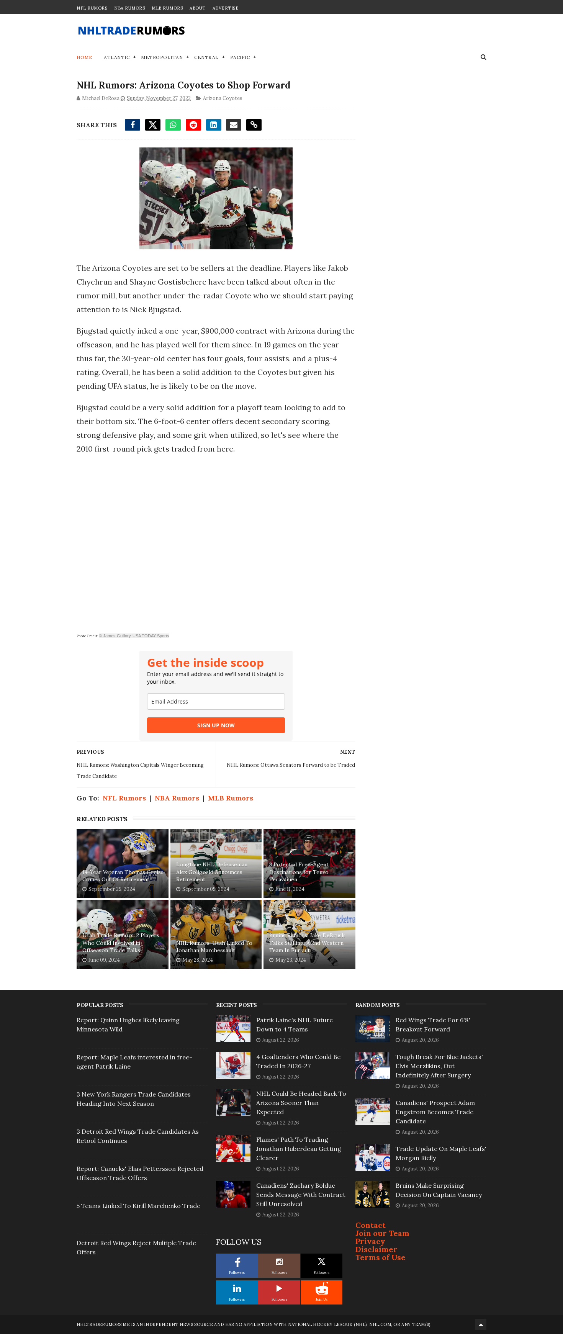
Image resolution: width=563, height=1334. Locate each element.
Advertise (226, 8)
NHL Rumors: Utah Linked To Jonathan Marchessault (214, 947)
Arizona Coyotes (222, 98)
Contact (370, 1225)
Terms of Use (380, 1257)
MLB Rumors (167, 8)
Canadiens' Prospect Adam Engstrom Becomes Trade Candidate (435, 1112)
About (198, 8)
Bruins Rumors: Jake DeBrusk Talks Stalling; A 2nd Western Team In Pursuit (307, 943)
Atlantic (116, 57)
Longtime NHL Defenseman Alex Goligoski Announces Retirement (211, 872)
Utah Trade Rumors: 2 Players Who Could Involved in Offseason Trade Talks (120, 943)
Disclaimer (376, 1249)
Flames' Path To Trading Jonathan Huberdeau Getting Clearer (298, 1149)
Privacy (370, 1241)
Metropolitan (162, 57)
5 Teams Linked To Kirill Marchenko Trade (138, 1206)
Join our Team (382, 1233)
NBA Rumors (129, 8)
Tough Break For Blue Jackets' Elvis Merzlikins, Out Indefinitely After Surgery (439, 1066)
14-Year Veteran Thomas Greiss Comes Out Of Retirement (123, 876)
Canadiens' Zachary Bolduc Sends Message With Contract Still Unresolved (300, 1195)
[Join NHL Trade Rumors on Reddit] (322, 1288)
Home (84, 57)
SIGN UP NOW (216, 725)
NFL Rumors (92, 8)
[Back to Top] (480, 1324)
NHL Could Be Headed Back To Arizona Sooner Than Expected (301, 1103)
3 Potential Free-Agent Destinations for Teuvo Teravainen (299, 872)
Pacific (240, 57)
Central (206, 57)
